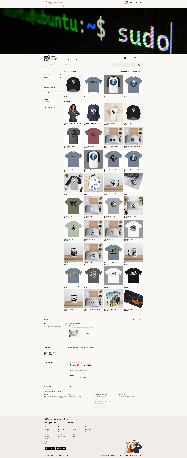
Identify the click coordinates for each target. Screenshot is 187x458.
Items (45, 65)
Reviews (52, 65)
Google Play (61, 448)
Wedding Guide (110, 6)
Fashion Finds (93, 6)
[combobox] (87, 2)
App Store (50, 448)
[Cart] (140, 2)
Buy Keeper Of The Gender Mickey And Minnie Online (104, 399)
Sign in (131, 2)
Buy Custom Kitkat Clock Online (126, 396)
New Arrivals (73, 6)
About (59, 65)
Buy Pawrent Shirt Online (100, 396)
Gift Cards (120, 6)
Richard (70, 323)
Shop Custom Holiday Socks (100, 403)
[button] (127, 58)
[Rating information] (51, 60)
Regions (140, 455)
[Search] (126, 2)
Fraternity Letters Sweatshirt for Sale (102, 401)
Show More (93, 410)
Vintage (102, 6)
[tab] (53, 71)
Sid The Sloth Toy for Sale (75, 396)
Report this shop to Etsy (49, 107)
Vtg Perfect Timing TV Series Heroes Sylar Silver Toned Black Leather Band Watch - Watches (55, 397)
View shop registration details (76, 386)
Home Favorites (83, 6)
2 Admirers (46, 101)
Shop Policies (68, 65)
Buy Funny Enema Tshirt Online (101, 405)
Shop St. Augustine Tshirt (100, 407)
